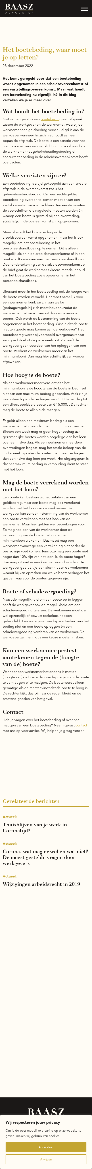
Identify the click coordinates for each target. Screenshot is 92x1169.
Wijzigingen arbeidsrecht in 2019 (41, 884)
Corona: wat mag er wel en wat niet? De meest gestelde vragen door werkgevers (45, 857)
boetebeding (51, 119)
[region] (46, 1142)
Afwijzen (46, 1159)
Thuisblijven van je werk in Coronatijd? (35, 828)
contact (81, 725)
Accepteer (46, 1147)
